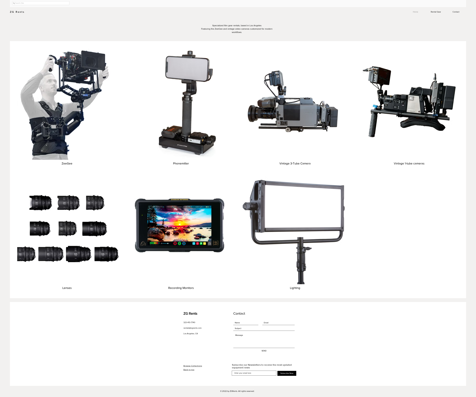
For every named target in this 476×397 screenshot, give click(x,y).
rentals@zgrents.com (192, 328)
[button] (436, 12)
